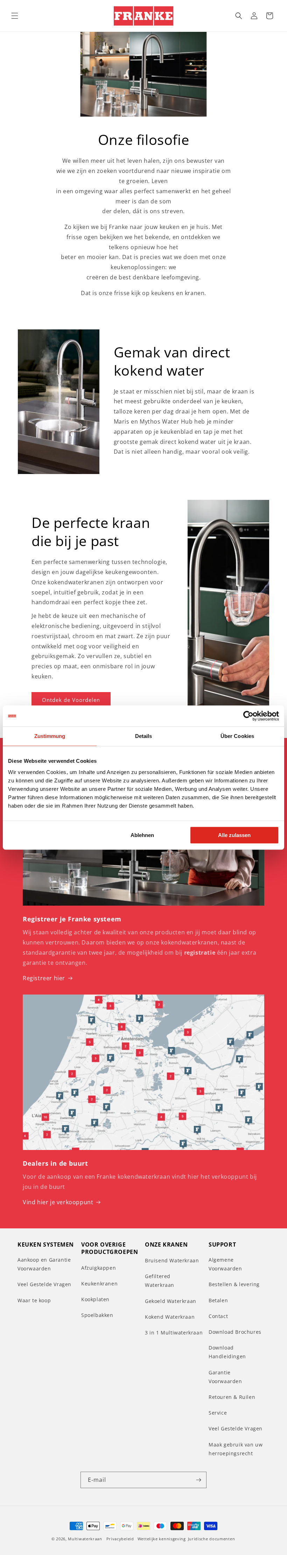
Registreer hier (44, 978)
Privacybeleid (120, 1538)
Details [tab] (143, 736)
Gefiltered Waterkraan (159, 1280)
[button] (14, 15)
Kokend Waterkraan (170, 1316)
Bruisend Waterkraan (172, 1260)
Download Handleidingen (227, 1352)
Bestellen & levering (234, 1284)
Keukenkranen (99, 1283)
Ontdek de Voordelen (71, 699)
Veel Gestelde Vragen (44, 1284)
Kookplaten (95, 1299)
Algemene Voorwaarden (225, 1264)
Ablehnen (142, 835)
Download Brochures (235, 1332)
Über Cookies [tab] (237, 736)
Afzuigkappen (98, 1267)
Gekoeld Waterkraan (170, 1301)
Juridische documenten (211, 1538)
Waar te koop (34, 1300)
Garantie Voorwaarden (225, 1377)
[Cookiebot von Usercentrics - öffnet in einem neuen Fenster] (248, 716)
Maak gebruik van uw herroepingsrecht (235, 1449)
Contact (218, 1316)
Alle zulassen (234, 835)
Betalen (218, 1300)
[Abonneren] (198, 1480)
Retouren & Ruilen (232, 1397)
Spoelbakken (97, 1315)
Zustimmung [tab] (49, 736)
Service (218, 1412)
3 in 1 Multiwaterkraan (174, 1332)
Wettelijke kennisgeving (162, 1538)
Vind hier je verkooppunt (58, 1202)
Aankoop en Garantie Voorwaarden (44, 1264)
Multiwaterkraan (85, 1538)
